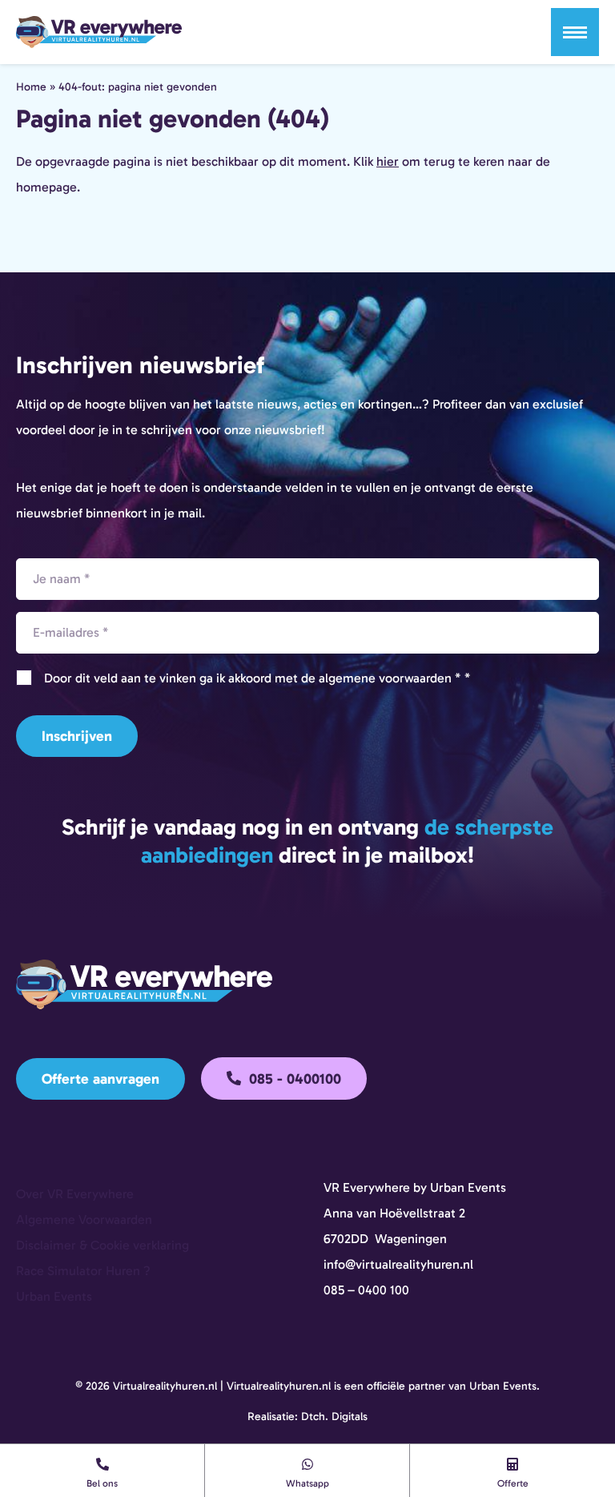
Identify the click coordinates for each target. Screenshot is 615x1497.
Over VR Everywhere (75, 1193)
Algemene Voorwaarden (84, 1219)
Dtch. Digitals (334, 1416)
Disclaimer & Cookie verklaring (102, 1245)
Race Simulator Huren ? (83, 1270)
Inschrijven (77, 736)
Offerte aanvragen (100, 1079)
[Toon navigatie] (575, 32)
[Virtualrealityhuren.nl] (99, 32)
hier (387, 161)
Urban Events (54, 1296)
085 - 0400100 (293, 1079)
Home (31, 87)
